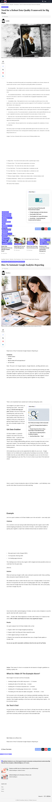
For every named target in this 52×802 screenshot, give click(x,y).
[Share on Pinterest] (3, 73)
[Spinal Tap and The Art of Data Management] (19, 241)
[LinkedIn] (50, 796)
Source (9, 567)
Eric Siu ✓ (8, 272)
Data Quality (43, 242)
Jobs (4, 223)
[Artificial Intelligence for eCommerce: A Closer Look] (4, 776)
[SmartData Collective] (5, 1)
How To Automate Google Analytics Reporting (25, 351)
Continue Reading (6, 754)
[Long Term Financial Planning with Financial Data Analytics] (38, 200)
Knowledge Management (5, 226)
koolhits (7, 20)
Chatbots (19, 770)
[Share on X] (3, 69)
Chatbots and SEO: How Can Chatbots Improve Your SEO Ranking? (23, 768)
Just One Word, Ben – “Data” (37, 436)
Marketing (5, 231)
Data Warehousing (6, 215)
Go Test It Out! (11, 362)
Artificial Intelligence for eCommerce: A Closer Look (20, 774)
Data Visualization (7, 213)
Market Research (6, 229)
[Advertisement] (28, 69)
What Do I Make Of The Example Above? (16, 360)
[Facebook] (44, 796)
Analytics (30, 242)
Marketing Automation (5, 234)
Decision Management (5, 218)
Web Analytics (21, 261)
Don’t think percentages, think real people (38, 422)
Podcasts (5, 241)
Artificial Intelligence (13, 770)
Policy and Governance (5, 243)
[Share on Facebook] (3, 66)
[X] (46, 796)
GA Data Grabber (11, 356)
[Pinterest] (48, 796)
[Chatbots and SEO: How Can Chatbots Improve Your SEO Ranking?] (4, 770)
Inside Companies (6, 221)
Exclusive (23, 770)
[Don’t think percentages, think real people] (38, 415)
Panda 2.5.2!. (38, 616)
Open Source (5, 239)
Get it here (10, 738)
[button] (2, 1)
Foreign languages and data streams (38, 212)
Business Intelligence (43, 240)
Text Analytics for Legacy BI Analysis (39, 216)
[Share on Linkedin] (3, 76)
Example (10, 358)
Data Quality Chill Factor (35, 214)
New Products (6, 237)
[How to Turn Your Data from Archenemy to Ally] (32, 241)
